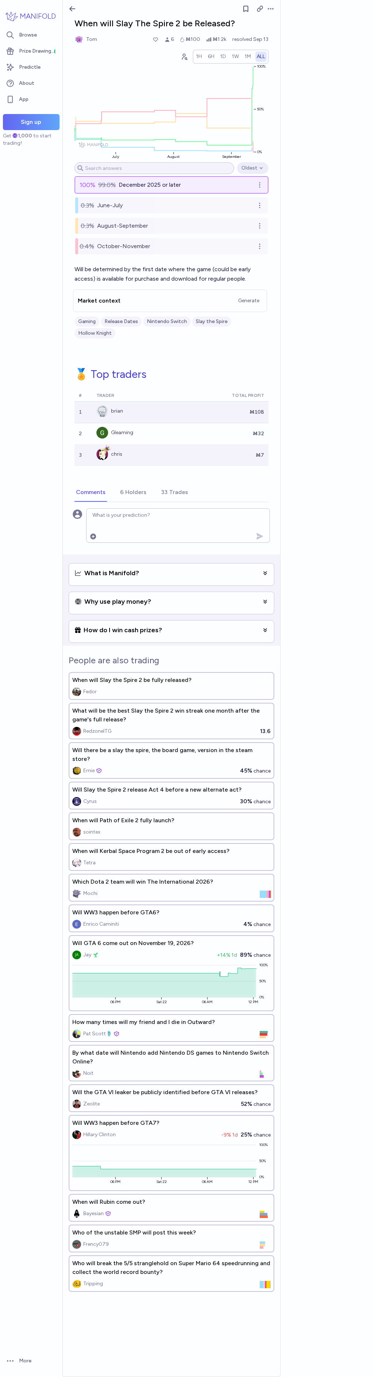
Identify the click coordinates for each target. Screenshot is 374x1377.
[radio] (199, 57)
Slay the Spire (212, 321)
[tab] (91, 492)
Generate (248, 300)
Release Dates (121, 321)
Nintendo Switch (167, 321)
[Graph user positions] (184, 56)
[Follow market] (245, 9)
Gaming (87, 321)
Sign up (31, 121)
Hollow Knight (95, 333)
